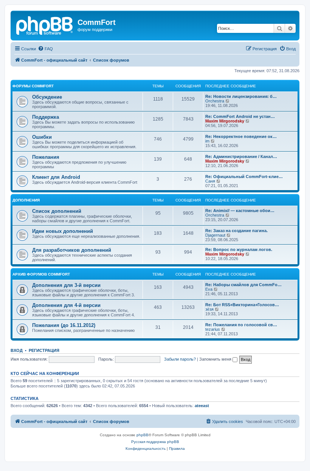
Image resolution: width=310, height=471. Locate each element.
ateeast (202, 405)
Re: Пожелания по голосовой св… (241, 324)
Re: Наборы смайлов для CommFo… (243, 284)
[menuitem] (45, 48)
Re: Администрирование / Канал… (241, 156)
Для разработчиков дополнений (71, 250)
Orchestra (214, 101)
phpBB (142, 435)
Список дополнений (56, 211)
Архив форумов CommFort (41, 274)
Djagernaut (215, 235)
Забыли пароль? (180, 359)
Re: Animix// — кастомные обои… (239, 210)
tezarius (212, 329)
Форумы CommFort (33, 86)
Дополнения (26, 200)
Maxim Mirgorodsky (224, 121)
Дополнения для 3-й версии (66, 285)
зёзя (209, 309)
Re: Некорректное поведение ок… (241, 136)
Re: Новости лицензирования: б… (241, 96)
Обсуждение (47, 97)
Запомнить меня (215, 359)
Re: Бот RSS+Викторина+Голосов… (242, 304)
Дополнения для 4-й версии (66, 305)
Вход (17, 350)
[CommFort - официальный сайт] (45, 24)
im (207, 141)
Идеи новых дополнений (62, 231)
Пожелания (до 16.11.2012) (63, 325)
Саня (210, 181)
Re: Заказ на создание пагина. (236, 230)
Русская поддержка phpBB (155, 442)
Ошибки (42, 137)
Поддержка (45, 117)
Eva (208, 289)
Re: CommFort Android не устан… (240, 116)
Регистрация (44, 350)
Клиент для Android (56, 177)
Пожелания (45, 157)
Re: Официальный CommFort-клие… (244, 176)
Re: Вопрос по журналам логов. (238, 249)
